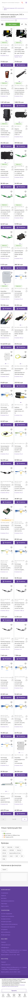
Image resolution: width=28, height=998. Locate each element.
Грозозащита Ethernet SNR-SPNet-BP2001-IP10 (19, 333)
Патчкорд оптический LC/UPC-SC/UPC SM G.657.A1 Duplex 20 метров (20, 528)
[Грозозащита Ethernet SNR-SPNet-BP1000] (7, 511)
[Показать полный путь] (3, 7)
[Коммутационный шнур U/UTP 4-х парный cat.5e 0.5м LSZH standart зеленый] (7, 237)
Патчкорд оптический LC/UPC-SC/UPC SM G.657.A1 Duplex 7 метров (6, 410)
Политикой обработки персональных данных (13, 985)
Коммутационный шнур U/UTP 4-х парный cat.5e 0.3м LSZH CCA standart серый (20, 644)
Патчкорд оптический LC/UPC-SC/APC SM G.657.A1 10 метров (6, 567)
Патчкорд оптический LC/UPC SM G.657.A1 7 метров (4, 760)
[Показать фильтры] (25, 24)
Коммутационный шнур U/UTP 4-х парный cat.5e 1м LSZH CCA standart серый (19, 605)
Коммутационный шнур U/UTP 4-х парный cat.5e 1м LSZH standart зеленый (19, 213)
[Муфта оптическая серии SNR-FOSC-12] (21, 115)
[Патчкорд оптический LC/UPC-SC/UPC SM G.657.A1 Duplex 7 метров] (7, 395)
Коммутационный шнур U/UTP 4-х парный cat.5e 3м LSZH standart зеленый (19, 172)
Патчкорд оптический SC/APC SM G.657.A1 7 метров (18, 449)
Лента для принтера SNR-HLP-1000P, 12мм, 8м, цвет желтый (6, 50)
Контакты (3, 898)
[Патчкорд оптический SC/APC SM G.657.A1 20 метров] (21, 784)
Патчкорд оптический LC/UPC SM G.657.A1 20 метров (4, 683)
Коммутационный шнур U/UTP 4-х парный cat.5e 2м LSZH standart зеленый (5, 213)
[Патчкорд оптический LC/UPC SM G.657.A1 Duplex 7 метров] (21, 668)
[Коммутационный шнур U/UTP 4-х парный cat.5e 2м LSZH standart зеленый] (7, 196)
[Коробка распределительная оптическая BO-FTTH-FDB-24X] (7, 277)
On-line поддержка (6, 913)
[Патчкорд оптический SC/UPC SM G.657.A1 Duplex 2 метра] (21, 552)
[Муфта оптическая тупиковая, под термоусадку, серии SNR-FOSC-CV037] (7, 115)
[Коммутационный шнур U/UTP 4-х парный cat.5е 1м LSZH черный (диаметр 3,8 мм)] (7, 473)
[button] (25, 24)
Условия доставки (6, 921)
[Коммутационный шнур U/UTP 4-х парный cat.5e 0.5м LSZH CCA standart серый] (7, 629)
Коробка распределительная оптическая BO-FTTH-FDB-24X (6, 294)
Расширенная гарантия (8, 927)
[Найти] (22, 3)
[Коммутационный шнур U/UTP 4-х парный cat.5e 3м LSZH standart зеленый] (21, 155)
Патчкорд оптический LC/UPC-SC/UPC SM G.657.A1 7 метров (20, 487)
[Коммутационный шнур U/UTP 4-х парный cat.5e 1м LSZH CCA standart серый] (21, 590)
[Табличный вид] (2, 24)
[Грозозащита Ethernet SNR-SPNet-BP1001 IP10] (7, 434)
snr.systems (4, 929)
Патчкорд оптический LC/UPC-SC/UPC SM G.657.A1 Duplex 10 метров (20, 722)
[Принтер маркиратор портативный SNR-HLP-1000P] (7, 74)
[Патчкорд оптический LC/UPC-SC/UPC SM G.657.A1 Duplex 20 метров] (21, 511)
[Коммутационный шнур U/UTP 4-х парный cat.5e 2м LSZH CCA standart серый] (7, 590)
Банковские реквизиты (7, 901)
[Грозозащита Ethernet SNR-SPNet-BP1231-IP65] (21, 237)
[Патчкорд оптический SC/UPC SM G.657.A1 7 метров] (21, 277)
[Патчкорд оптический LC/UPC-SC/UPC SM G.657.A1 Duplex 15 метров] (7, 707)
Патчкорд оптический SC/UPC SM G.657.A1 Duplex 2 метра (20, 567)
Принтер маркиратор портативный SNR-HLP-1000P (5, 91)
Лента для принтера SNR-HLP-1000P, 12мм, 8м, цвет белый (20, 50)
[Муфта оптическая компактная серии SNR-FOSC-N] (7, 155)
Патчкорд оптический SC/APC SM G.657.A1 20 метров (18, 799)
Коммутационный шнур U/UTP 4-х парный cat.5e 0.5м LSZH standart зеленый (6, 253)
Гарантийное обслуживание (9, 924)
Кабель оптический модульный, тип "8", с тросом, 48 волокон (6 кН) (6, 333)
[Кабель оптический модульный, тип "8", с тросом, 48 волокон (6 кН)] (7, 318)
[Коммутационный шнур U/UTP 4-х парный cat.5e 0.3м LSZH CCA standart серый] (21, 629)
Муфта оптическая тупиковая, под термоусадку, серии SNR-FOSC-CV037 (5, 132)
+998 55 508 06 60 (5, 945)
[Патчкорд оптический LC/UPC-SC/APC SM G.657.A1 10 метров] (7, 552)
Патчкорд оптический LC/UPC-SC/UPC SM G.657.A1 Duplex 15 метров (6, 722)
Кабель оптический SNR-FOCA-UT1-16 (19, 410)
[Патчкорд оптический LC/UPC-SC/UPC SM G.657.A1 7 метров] (21, 473)
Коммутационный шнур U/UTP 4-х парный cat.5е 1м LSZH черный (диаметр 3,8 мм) (5, 487)
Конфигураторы (5, 935)
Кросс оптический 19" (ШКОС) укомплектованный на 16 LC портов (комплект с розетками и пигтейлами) (6, 799)
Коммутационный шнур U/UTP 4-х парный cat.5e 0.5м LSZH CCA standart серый (6, 644)
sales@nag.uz (5, 947)
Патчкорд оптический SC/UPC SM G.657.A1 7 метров (18, 294)
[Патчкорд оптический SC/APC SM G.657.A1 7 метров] (21, 434)
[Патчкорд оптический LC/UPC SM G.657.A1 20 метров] (7, 668)
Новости (3, 895)
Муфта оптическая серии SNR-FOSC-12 (18, 131)
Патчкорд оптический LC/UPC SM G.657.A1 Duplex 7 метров (20, 683)
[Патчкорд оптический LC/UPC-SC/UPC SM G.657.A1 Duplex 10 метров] (21, 707)
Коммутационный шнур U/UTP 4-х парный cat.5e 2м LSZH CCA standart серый (5, 605)
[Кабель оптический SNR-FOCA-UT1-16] (21, 395)
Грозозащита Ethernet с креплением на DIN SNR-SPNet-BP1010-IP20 (19, 371)
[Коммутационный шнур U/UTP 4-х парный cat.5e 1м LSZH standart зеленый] (21, 196)
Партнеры (4, 903)
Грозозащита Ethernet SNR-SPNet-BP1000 (5, 527)
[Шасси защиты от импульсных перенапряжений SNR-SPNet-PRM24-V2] (21, 74)
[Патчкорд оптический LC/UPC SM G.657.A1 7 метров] (7, 745)
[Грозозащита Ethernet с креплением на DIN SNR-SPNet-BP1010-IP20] (21, 356)
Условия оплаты (5, 919)
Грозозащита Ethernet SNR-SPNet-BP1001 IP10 (5, 449)
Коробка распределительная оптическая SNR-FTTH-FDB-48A (20, 760)
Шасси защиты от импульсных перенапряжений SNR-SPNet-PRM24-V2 (19, 91)
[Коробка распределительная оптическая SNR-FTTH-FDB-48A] (21, 745)
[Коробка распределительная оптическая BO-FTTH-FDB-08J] (7, 356)
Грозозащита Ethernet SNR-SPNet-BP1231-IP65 (19, 253)
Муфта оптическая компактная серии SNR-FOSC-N (4, 172)
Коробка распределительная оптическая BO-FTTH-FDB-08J (6, 371)
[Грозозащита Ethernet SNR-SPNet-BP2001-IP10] (21, 318)
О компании (4, 893)
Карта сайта (4, 906)
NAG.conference (5, 932)
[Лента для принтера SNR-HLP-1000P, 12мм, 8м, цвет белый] (21, 34)
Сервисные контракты (7, 916)
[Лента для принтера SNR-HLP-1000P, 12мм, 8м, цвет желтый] (7, 34)
